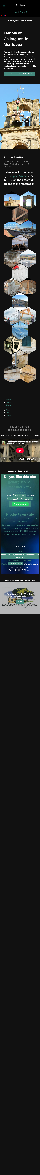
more (20, 602)
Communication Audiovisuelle (19, 499)
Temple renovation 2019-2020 (19, 74)
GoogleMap (20, 5)
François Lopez (19, 495)
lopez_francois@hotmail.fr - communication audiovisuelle (20, 556)
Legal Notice (20, 492)
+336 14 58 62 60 (15, 564)
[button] (37, 116)
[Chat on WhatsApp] (20, 504)
